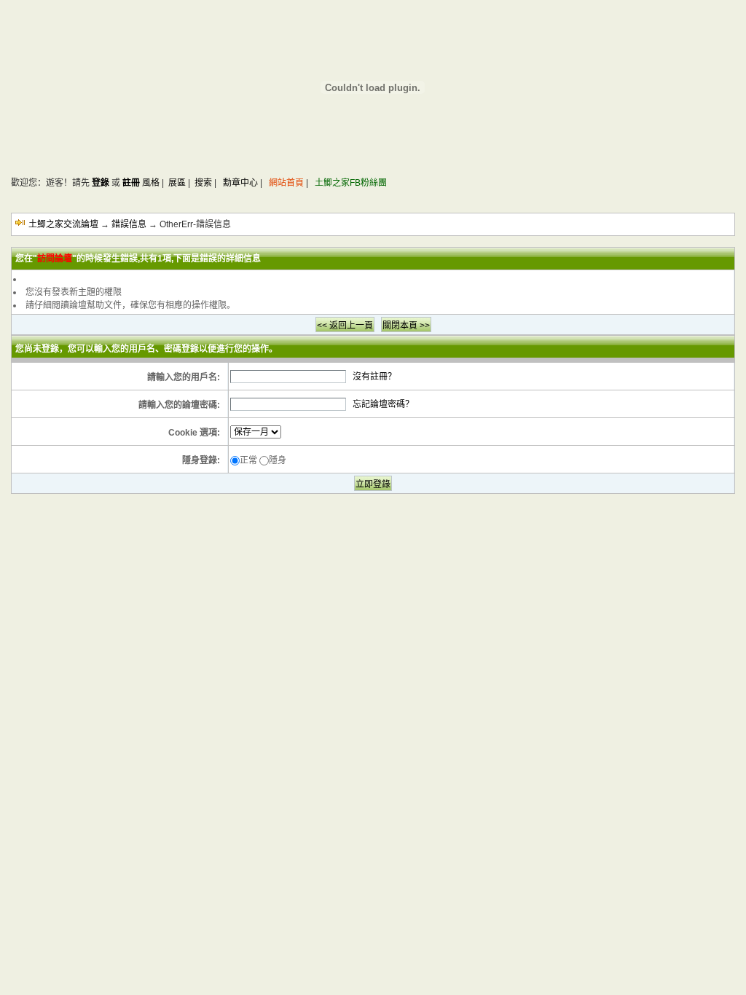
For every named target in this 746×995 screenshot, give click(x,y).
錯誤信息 (128, 224)
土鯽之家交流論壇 (63, 224)
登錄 (100, 183)
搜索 (203, 183)
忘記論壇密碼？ (383, 404)
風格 (151, 183)
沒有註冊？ (374, 376)
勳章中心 (240, 183)
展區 (177, 183)
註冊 (131, 183)
